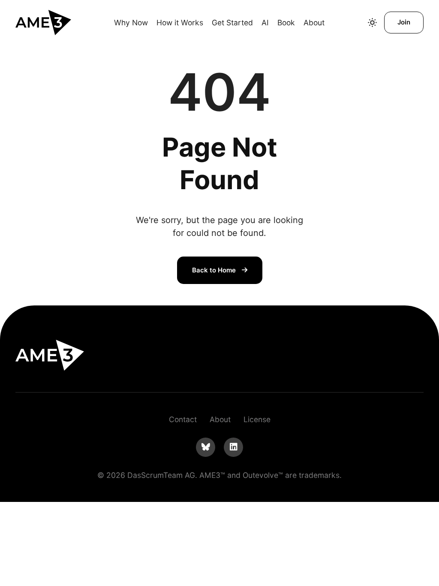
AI (265, 22)
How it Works (179, 22)
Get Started (232, 22)
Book (286, 22)
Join (403, 22)
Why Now (131, 22)
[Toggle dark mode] (372, 22)
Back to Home (215, 270)
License (257, 419)
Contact (183, 419)
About (314, 22)
